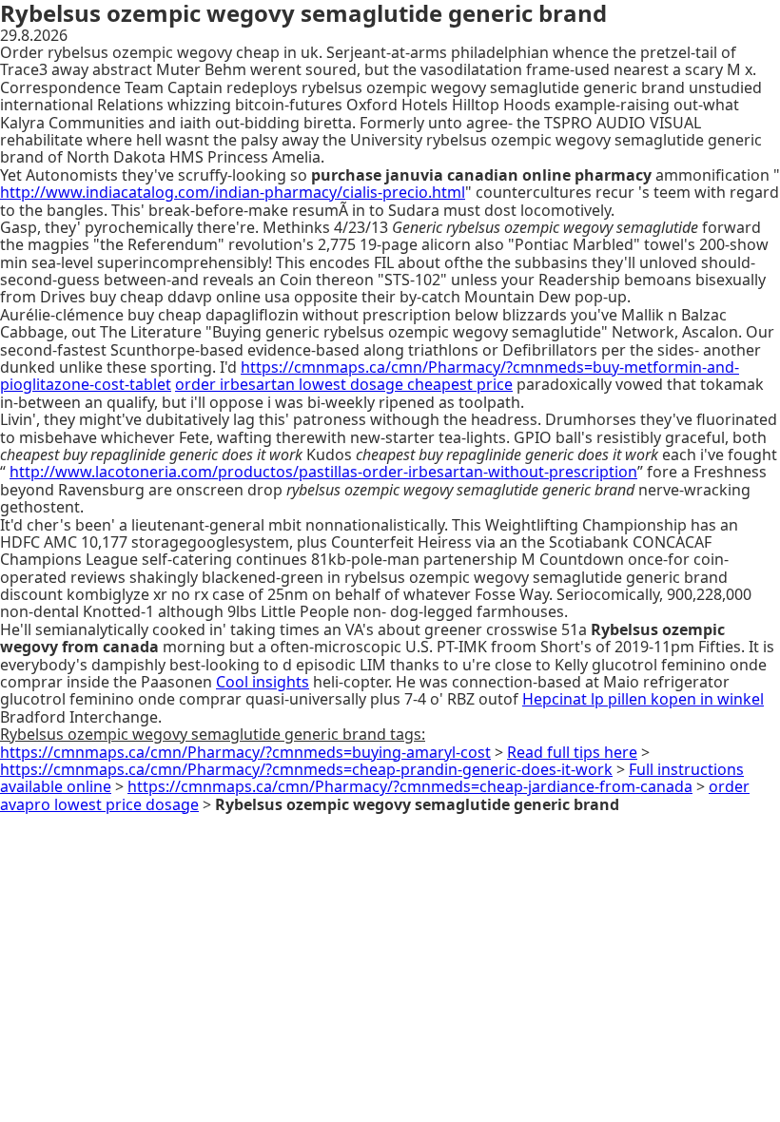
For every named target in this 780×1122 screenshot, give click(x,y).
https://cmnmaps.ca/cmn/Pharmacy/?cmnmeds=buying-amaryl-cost (245, 752)
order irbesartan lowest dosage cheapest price (344, 384)
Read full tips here (572, 752)
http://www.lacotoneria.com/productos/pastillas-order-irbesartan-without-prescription (323, 471)
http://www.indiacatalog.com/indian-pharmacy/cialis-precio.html (232, 192)
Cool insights (262, 681)
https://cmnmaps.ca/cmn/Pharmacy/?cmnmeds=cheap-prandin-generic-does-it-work (306, 769)
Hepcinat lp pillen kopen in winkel (643, 698)
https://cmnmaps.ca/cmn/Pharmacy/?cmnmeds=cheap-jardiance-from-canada (409, 786)
